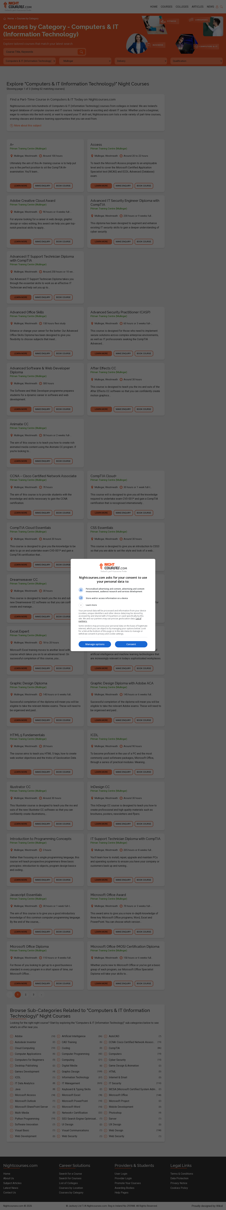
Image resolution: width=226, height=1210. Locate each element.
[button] (113, 605)
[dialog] (113, 605)
